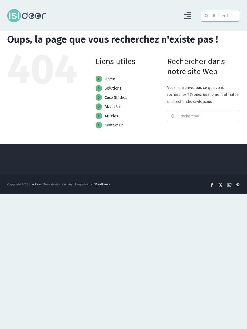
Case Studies (116, 97)
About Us (112, 106)
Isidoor (36, 184)
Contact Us (114, 125)
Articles (111, 116)
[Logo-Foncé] (26, 10)
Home (110, 79)
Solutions (113, 88)
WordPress (102, 184)
